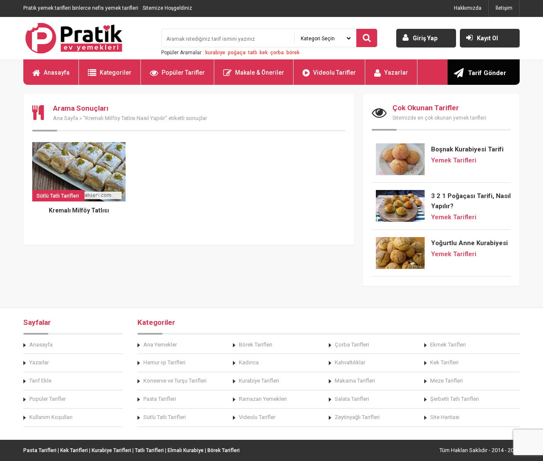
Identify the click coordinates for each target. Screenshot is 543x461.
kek (264, 53)
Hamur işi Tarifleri (164, 362)
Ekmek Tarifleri (448, 344)
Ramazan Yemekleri (263, 399)
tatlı (252, 53)
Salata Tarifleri (352, 399)
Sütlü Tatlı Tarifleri (164, 417)
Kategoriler (116, 72)
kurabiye (215, 53)
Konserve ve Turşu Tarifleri (175, 380)
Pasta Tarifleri (159, 399)
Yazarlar (396, 72)
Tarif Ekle (40, 380)
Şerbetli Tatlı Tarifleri (454, 399)
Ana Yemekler (160, 344)
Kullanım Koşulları (51, 417)
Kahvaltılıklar (350, 362)
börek (292, 53)
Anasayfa (57, 72)
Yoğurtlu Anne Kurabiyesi (469, 243)
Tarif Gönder (487, 73)
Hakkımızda (467, 8)
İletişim (503, 8)
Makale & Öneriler (259, 72)
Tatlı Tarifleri (149, 450)
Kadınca (249, 362)
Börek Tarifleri (255, 344)
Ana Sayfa (65, 118)
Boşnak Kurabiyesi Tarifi (467, 149)
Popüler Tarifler (183, 72)
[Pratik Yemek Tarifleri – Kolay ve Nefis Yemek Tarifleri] (87, 38)
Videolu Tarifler (334, 72)
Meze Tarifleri (446, 380)
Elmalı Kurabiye (186, 450)
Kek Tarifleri (444, 362)
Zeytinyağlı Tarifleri (357, 417)
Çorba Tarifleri (352, 344)
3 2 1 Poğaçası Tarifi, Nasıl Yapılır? (471, 201)
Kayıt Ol (487, 38)
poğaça (237, 53)
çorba (277, 53)
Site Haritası (444, 417)
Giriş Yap (425, 38)
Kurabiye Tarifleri (259, 380)
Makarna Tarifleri (355, 380)
